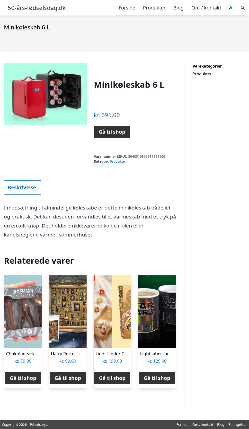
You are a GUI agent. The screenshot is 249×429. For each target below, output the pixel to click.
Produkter (154, 7)
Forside (127, 7)
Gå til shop (112, 131)
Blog (178, 7)
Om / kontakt (206, 7)
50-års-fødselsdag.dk (37, 8)
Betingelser (237, 424)
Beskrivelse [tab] (22, 187)
